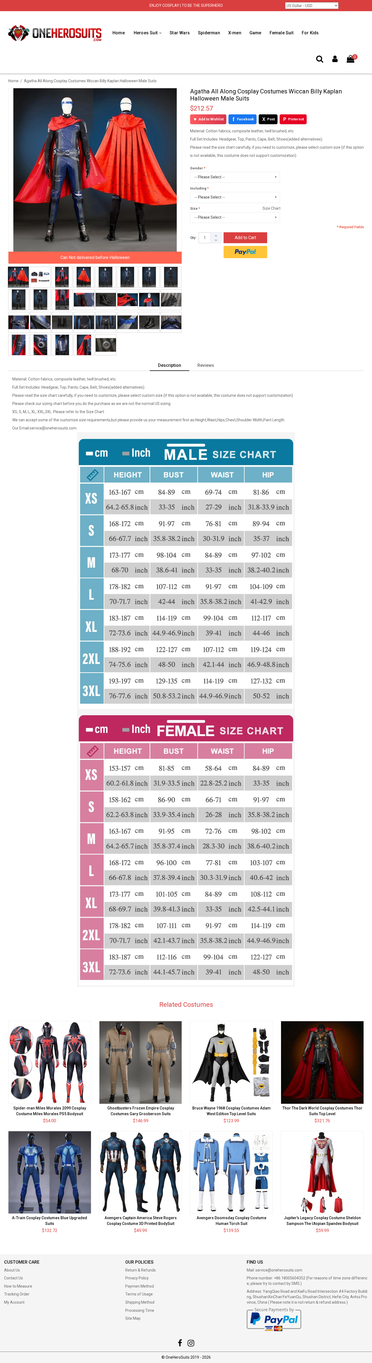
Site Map (133, 1318)
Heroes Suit (146, 32)
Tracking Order (16, 1294)
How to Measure (18, 1286)
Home (118, 32)
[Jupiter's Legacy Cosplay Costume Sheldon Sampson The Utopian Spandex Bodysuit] (322, 1172)
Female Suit (282, 32)
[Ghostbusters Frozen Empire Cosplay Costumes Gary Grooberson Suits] (140, 1062)
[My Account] (335, 60)
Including (198, 188)
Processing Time (139, 1310)
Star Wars (180, 32)
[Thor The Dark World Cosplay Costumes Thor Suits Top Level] (322, 1062)
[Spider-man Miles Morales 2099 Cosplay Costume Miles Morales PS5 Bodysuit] (49, 1062)
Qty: (193, 238)
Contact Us (13, 1278)
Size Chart (271, 208)
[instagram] (191, 1344)
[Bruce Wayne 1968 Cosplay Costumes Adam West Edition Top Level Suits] (231, 1062)
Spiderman (209, 32)
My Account (14, 1302)
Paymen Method (139, 1286)
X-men (234, 32)
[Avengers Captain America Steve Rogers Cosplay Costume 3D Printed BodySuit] (140, 1172)
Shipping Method (139, 1302)
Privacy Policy (137, 1278)
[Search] (319, 60)
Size (194, 208)
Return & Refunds (140, 1270)
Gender (196, 168)
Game (255, 32)
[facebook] (180, 1344)
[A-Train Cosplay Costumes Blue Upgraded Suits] (49, 1172)
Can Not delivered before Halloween (95, 257)
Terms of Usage (139, 1294)
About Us (12, 1270)
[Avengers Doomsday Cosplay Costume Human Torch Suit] (231, 1172)
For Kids (310, 32)
